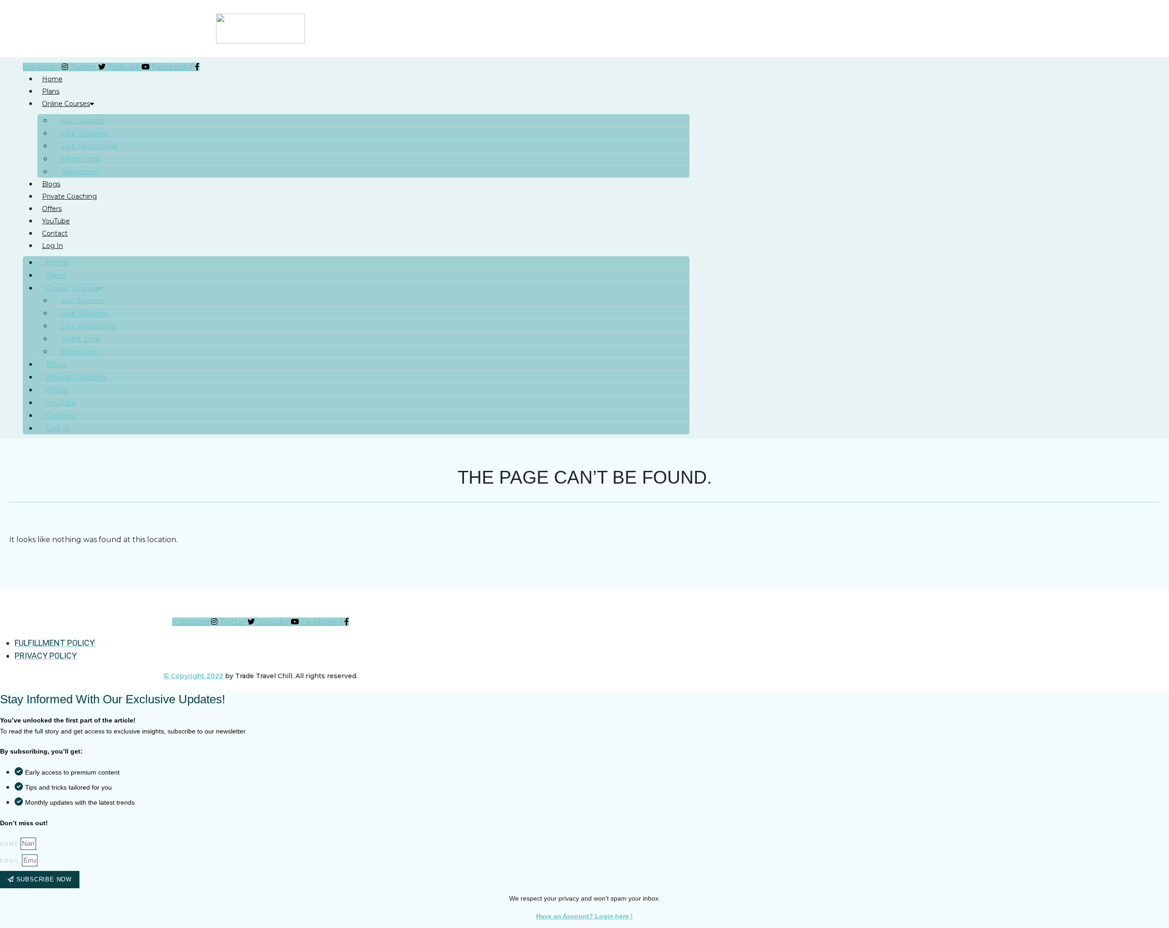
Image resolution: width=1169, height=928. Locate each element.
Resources (79, 172)
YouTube (56, 221)
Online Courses (66, 104)
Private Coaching (69, 196)
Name (9, 844)
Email (10, 861)
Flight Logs (81, 159)
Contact (55, 233)
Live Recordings (89, 146)
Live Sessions (84, 133)
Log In (52, 246)
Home (52, 79)
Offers (52, 209)
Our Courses (82, 120)
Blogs (51, 184)
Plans (50, 91)
